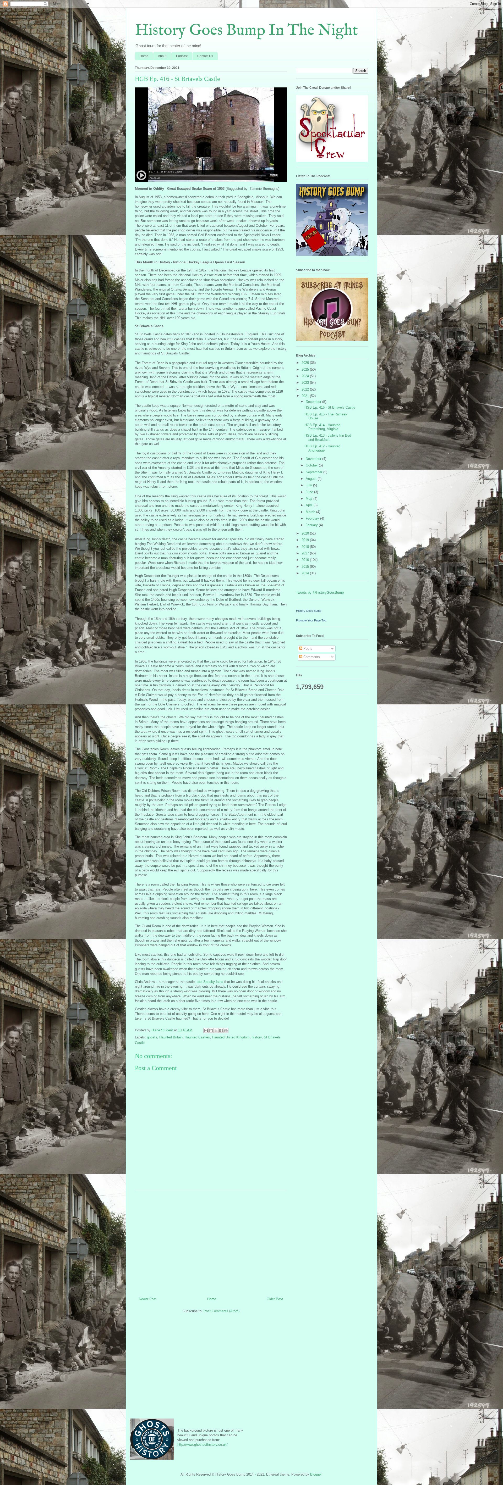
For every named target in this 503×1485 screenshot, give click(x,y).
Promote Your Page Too (311, 620)
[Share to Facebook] (220, 1030)
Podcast (182, 56)
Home (144, 56)
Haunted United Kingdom (231, 1037)
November (314, 459)
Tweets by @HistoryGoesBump (320, 592)
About (162, 56)
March (311, 512)
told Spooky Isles (210, 982)
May (309, 498)
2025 (306, 369)
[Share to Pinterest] (225, 1030)
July (309, 485)
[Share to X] (215, 1030)
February (313, 518)
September (314, 472)
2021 (306, 396)
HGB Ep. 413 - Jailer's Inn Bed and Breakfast (327, 437)
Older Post (275, 1299)
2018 (306, 547)
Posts (307, 648)
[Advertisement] (211, 1241)
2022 (306, 389)
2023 (306, 383)
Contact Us (205, 56)
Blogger (315, 1474)
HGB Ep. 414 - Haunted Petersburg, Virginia (322, 427)
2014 (306, 573)
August (312, 479)
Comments (311, 657)
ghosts (152, 1037)
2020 (306, 533)
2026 (306, 363)
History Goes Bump (308, 610)
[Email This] (206, 1030)
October (312, 465)
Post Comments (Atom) (221, 1311)
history (257, 1037)
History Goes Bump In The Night (246, 31)
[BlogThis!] (211, 1030)
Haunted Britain (171, 1037)
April (310, 505)
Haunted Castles (197, 1037)
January (312, 525)
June (310, 492)
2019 (306, 540)
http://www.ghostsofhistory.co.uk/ (202, 1445)
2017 (306, 553)
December (314, 402)
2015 (306, 567)
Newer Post (147, 1299)
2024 (306, 376)
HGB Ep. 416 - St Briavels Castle (329, 407)
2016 (306, 560)
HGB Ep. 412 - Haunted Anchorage (322, 448)
